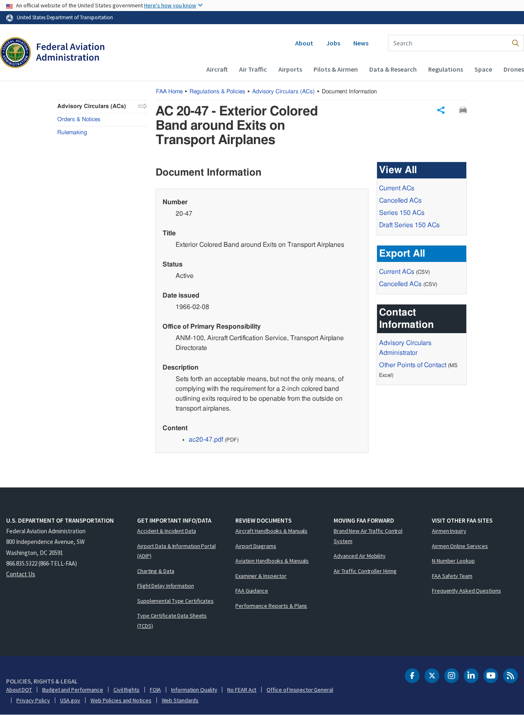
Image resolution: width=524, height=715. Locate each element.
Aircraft (217, 69)
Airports (290, 69)
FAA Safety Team (452, 576)
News (360, 43)
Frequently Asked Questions (466, 590)
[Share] (441, 110)
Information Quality (194, 689)
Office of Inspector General (300, 689)
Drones (514, 69)
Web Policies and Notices (120, 700)
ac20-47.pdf (206, 439)
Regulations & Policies (217, 92)
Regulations (445, 69)
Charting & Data (155, 571)
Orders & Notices (78, 119)
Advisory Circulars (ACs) (91, 106)
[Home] (52, 53)
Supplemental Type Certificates (175, 600)
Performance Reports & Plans (271, 605)
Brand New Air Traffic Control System (368, 536)
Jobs (333, 43)
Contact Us (20, 574)
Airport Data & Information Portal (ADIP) (176, 551)
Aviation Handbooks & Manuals (272, 560)
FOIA (155, 689)
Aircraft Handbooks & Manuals (271, 531)
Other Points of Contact (412, 365)
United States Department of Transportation (65, 17)
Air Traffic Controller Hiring (365, 571)
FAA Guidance (251, 590)
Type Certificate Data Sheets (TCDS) (172, 620)
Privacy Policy (33, 700)
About (304, 43)
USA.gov (70, 700)
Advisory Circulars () (283, 92)
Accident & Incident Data (166, 531)
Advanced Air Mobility (360, 555)
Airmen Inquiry (449, 531)
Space (483, 69)
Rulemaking (72, 132)
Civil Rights (126, 689)
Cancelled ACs (400, 200)
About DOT (19, 689)
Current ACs (396, 188)
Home (169, 92)
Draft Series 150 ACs (409, 225)
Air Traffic (253, 69)
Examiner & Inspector (261, 576)
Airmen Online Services (460, 546)
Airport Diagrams (255, 546)
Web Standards (180, 700)
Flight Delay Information (165, 585)
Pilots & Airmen (336, 69)
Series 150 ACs (402, 213)
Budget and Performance (72, 689)
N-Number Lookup (453, 560)
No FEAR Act (241, 689)
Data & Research (393, 69)
